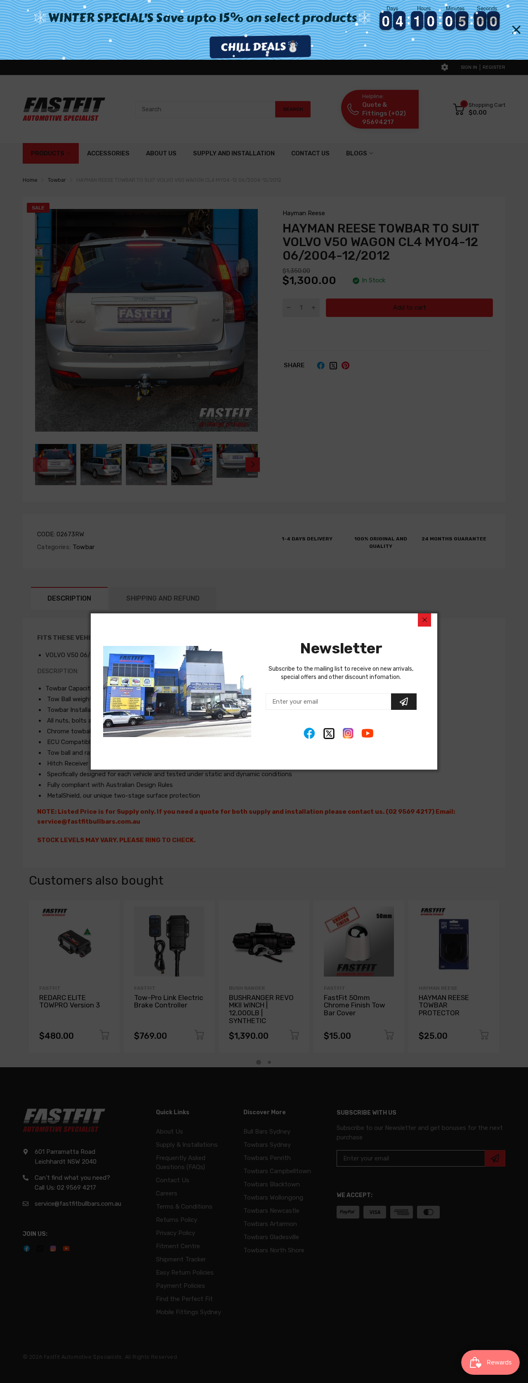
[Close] (424, 620)
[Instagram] (348, 733)
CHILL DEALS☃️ (264, 46)
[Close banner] (516, 30)
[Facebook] (309, 733)
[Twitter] (329, 733)
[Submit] (404, 701)
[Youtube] (368, 733)
